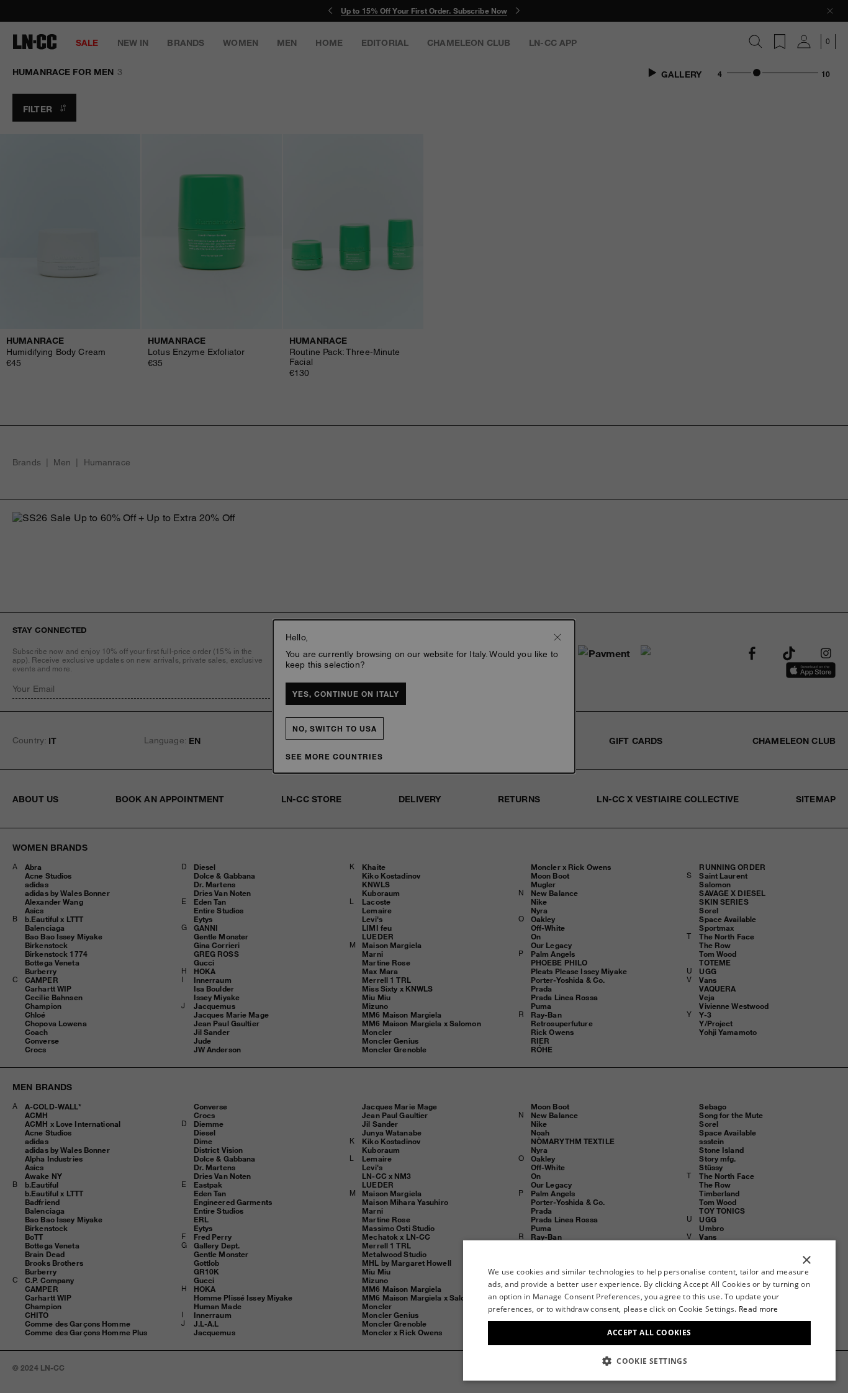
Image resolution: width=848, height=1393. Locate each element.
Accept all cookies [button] (649, 1332)
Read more (758, 1309)
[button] (649, 1360)
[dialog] (649, 1310)
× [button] (806, 1260)
